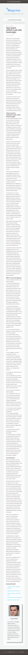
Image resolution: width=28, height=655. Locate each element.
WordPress (22, 651)
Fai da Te (11, 23)
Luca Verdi (14, 618)
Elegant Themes (12, 651)
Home (7, 23)
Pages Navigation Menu (14, 1)
